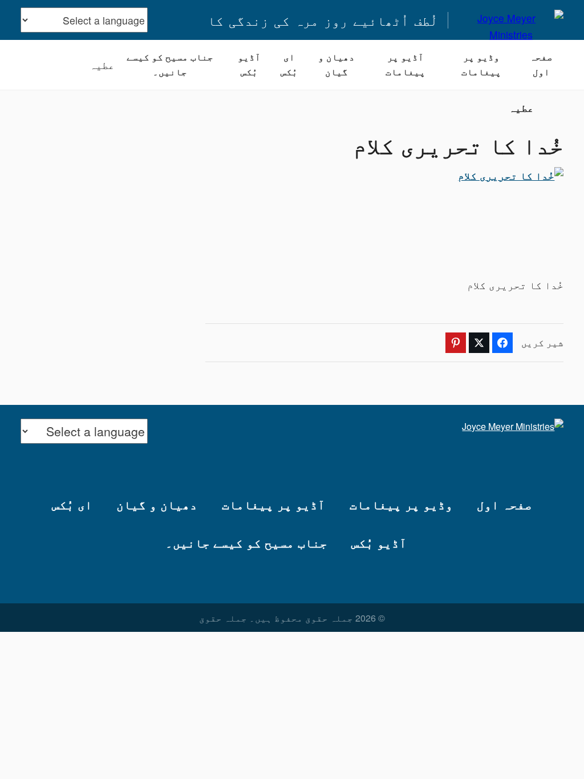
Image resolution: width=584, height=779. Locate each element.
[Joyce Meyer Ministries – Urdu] (511, 20)
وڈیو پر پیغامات (481, 64)
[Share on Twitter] (479, 342)
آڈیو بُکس (249, 64)
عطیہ (102, 65)
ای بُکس (289, 64)
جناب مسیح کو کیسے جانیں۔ (170, 64)
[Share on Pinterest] (455, 342)
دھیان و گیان (336, 64)
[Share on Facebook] (502, 342)
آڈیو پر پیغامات (405, 64)
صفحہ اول (541, 64)
